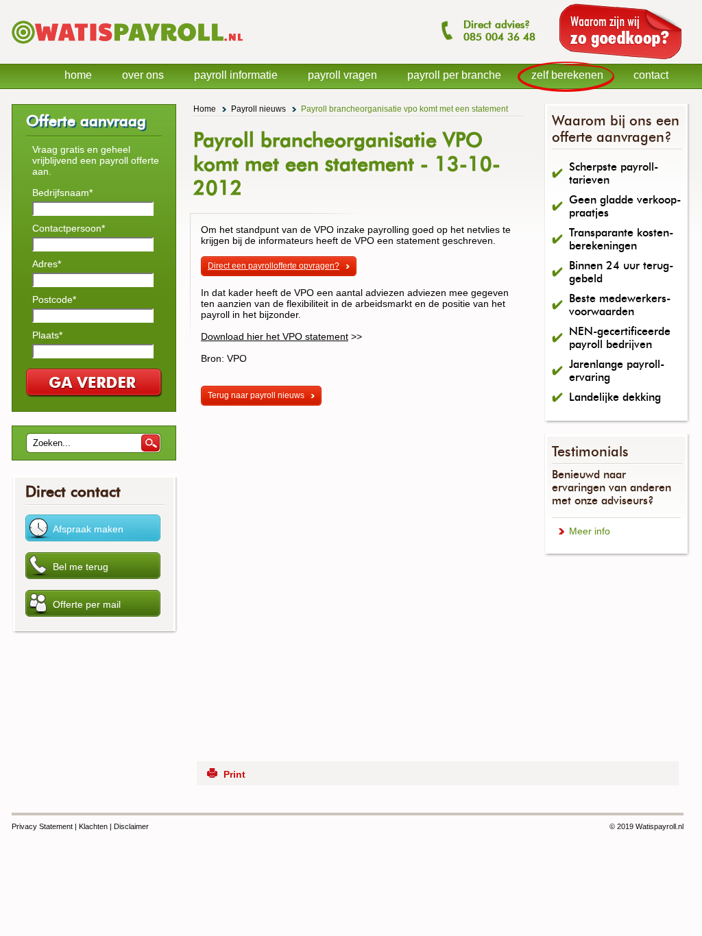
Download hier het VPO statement (274, 336)
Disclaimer (131, 826)
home (78, 75)
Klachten (93, 826)
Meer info (589, 531)
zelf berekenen (567, 75)
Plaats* (47, 335)
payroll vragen (342, 75)
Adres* (46, 263)
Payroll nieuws (258, 109)
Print (234, 774)
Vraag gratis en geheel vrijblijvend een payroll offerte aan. (95, 160)
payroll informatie (236, 75)
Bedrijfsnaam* (62, 192)
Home (204, 109)
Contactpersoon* (68, 228)
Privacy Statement (42, 826)
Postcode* (54, 299)
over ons (143, 75)
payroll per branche (454, 75)
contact (650, 75)
